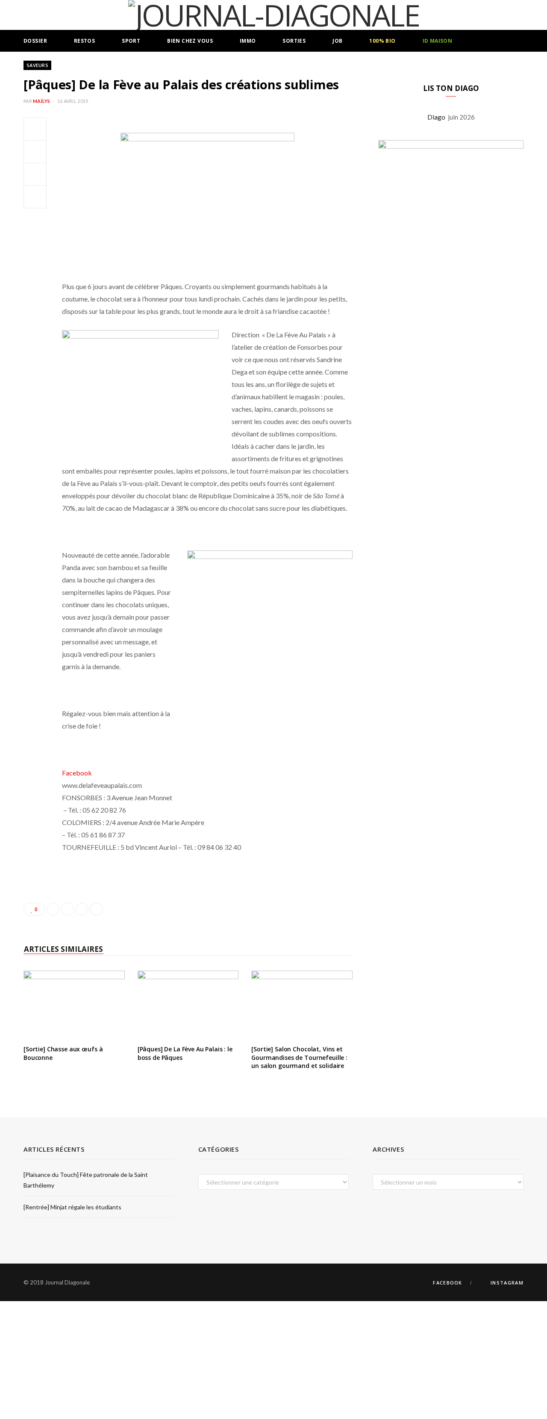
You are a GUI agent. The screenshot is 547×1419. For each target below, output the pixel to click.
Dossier (35, 40)
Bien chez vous (190, 40)
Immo (248, 40)
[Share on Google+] (82, 909)
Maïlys (41, 101)
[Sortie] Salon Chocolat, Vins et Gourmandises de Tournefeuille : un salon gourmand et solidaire (299, 1057)
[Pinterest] (35, 174)
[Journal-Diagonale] (273, 15)
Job (337, 40)
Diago (437, 117)
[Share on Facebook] (35, 128)
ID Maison (438, 40)
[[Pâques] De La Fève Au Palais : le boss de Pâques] (188, 1004)
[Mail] (35, 196)
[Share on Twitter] (35, 151)
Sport (131, 40)
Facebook (77, 773)
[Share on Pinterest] (96, 909)
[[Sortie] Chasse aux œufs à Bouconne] (74, 1004)
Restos (84, 40)
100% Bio (382, 40)
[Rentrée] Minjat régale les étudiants (72, 1207)
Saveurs (37, 65)
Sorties (294, 40)
